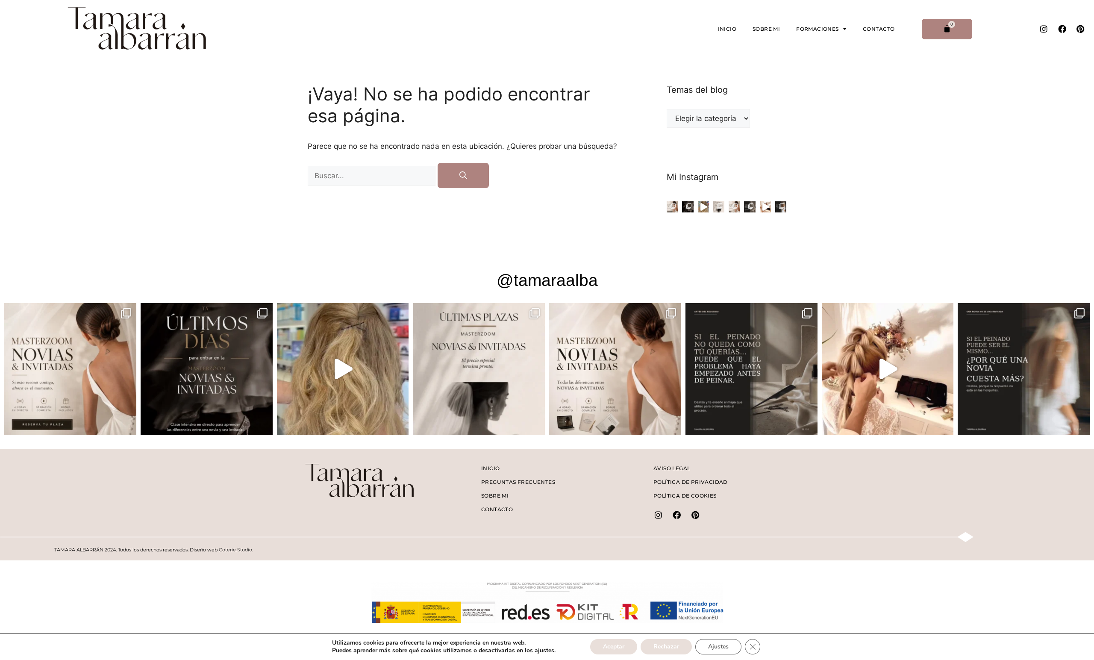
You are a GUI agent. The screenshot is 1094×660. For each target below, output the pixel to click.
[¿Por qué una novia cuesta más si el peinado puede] (780, 206)
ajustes (544, 650)
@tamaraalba (547, 280)
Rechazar (666, 646)
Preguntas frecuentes (518, 482)
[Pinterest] (1080, 29)
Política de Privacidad (690, 482)
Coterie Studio (235, 550)
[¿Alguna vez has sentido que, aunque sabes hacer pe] (734, 206)
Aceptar (613, 646)
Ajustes (718, 646)
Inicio (727, 29)
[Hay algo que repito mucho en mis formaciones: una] (672, 206)
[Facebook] (1062, 29)
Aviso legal (671, 468)
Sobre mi (766, 29)
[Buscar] (463, 175)
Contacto (878, 29)
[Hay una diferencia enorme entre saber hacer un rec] (687, 206)
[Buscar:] (373, 175)
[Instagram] (1043, 29)
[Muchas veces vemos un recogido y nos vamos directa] (749, 206)
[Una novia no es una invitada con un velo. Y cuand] (718, 206)
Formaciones (817, 29)
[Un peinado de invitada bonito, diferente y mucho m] (765, 206)
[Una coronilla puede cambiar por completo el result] (703, 206)
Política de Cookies (685, 495)
